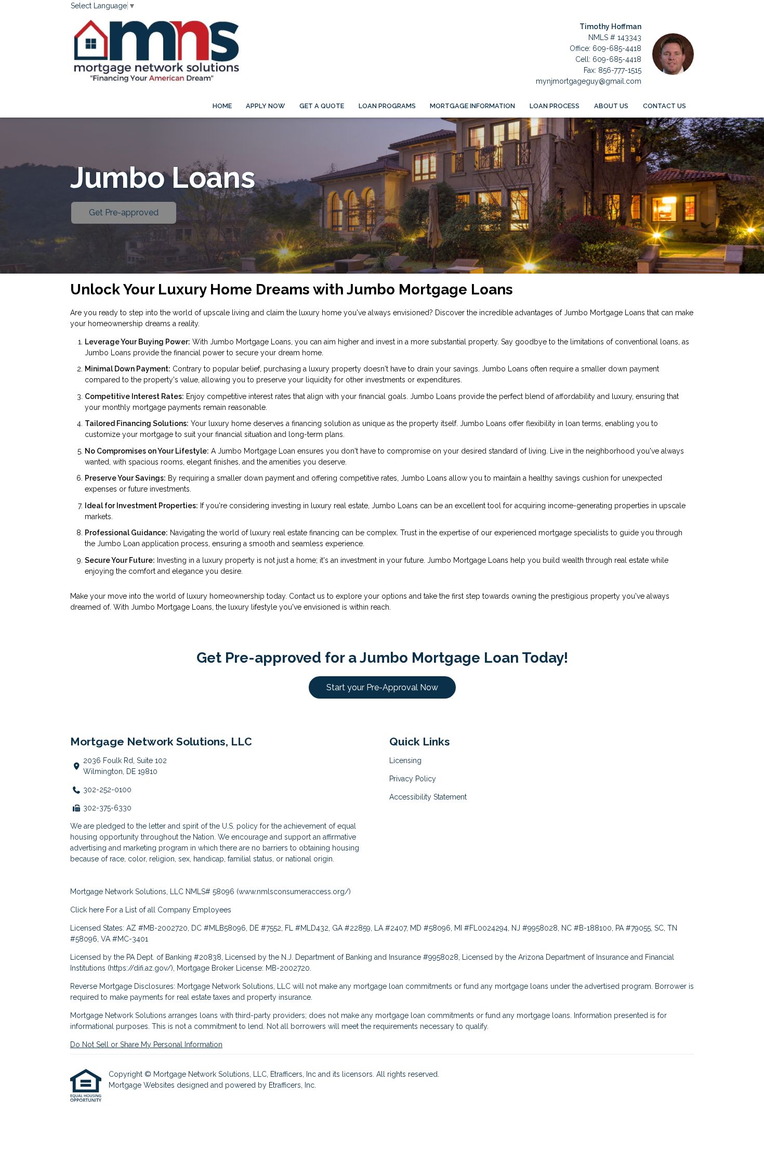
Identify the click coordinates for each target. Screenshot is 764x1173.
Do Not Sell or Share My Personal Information (146, 1044)
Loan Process (554, 106)
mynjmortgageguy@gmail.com (588, 81)
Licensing (405, 760)
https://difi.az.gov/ (140, 968)
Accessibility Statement (428, 797)
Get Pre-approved (124, 212)
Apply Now (265, 106)
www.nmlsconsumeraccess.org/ (294, 891)
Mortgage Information (472, 106)
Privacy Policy (412, 779)
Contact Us (664, 106)
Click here (87, 910)
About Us (611, 106)
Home (222, 106)
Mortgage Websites (143, 1085)
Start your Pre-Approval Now (382, 687)
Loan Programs (387, 106)
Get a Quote (321, 106)
